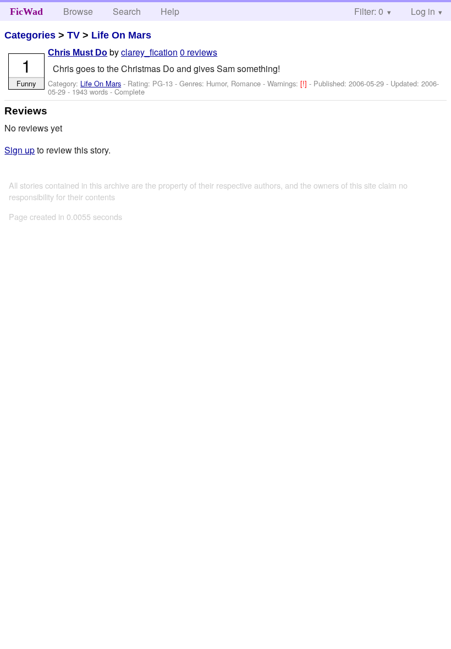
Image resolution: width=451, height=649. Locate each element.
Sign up (19, 150)
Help (170, 11)
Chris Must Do (77, 52)
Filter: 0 (368, 11)
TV (73, 35)
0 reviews (198, 52)
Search (127, 11)
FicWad (26, 11)
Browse (78, 11)
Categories (30, 35)
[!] (304, 83)
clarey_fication (149, 52)
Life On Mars (121, 35)
